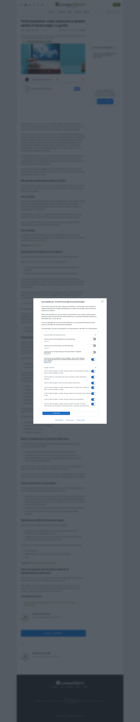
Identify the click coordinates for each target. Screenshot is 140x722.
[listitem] (70, 335)
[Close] (103, 302)
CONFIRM (56, 413)
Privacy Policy (81, 420)
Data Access (70, 420)
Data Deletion (59, 420)
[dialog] (70, 361)
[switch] (93, 339)
